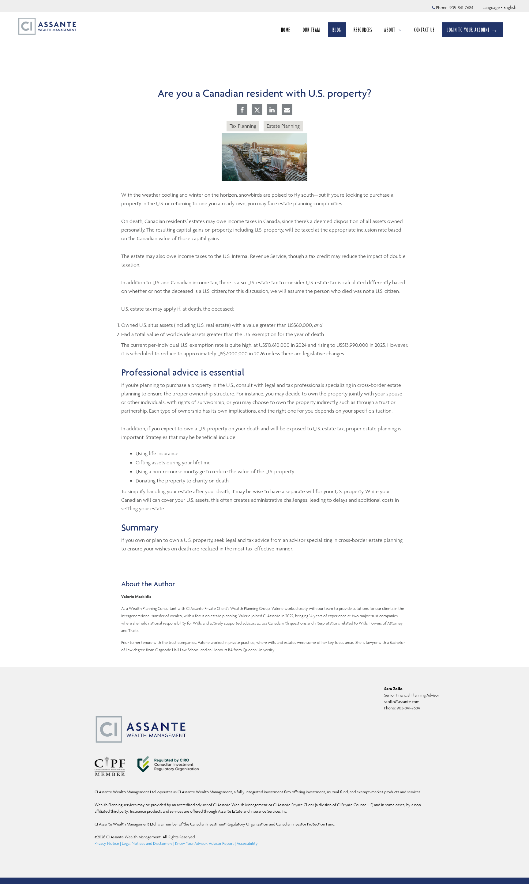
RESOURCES (363, 29)
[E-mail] (287, 110)
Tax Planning (243, 126)
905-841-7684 (461, 7)
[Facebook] (242, 110)
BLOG (336, 29)
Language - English (499, 7)
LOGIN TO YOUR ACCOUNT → (472, 29)
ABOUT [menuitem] (392, 31)
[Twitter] (257, 110)
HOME (286, 29)
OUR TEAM (311, 29)
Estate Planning (283, 126)
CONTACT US (424, 29)
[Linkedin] (272, 110)
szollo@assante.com (401, 701)
